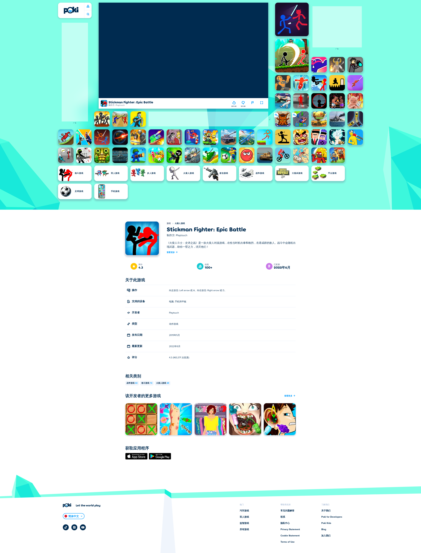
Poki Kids (326, 523)
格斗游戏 (146, 383)
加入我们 (326, 536)
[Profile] (88, 6)
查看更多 (171, 252)
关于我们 (326, 511)
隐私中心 (285, 523)
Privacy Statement (290, 529)
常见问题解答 (287, 511)
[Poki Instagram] (74, 527)
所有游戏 (244, 529)
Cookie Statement (290, 536)
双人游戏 (244, 517)
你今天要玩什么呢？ (88, 14)
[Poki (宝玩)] (71, 10)
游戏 (169, 223)
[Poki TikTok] (66, 527)
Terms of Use (288, 542)
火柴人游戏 (180, 223)
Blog (323, 529)
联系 (283, 517)
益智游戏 (244, 523)
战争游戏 (132, 383)
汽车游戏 (244, 511)
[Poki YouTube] (83, 527)
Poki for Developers (331, 517)
